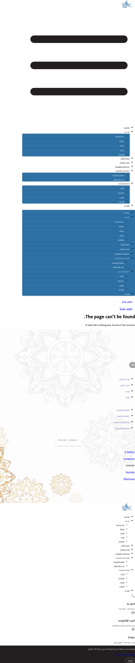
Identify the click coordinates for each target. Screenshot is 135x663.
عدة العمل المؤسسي (122, 166)
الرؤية (122, 146)
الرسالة (121, 141)
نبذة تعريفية (119, 136)
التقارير (121, 197)
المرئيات (121, 202)
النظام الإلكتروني (118, 175)
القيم (122, 150)
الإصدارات (121, 193)
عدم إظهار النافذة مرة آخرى (124, 654)
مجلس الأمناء (124, 158)
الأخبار (122, 188)
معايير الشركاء (124, 162)
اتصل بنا (126, 205)
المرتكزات (121, 154)
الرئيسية (126, 127)
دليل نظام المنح (119, 180)
